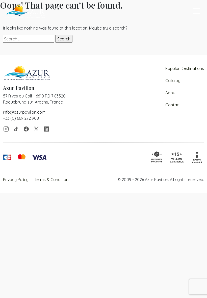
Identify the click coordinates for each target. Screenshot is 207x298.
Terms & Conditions (52, 179)
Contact (173, 104)
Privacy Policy (16, 179)
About (171, 92)
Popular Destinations (184, 68)
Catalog (172, 80)
